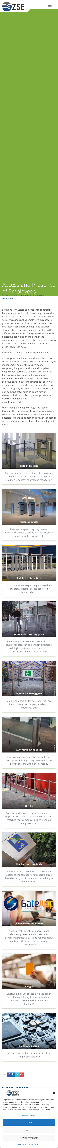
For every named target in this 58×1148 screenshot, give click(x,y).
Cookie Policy (22, 1144)
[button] (53, 1092)
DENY (29, 1130)
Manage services (28, 1115)
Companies (24, 295)
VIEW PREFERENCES (29, 1138)
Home (12, 295)
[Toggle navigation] (50, 6)
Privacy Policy (34, 1144)
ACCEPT (29, 1122)
